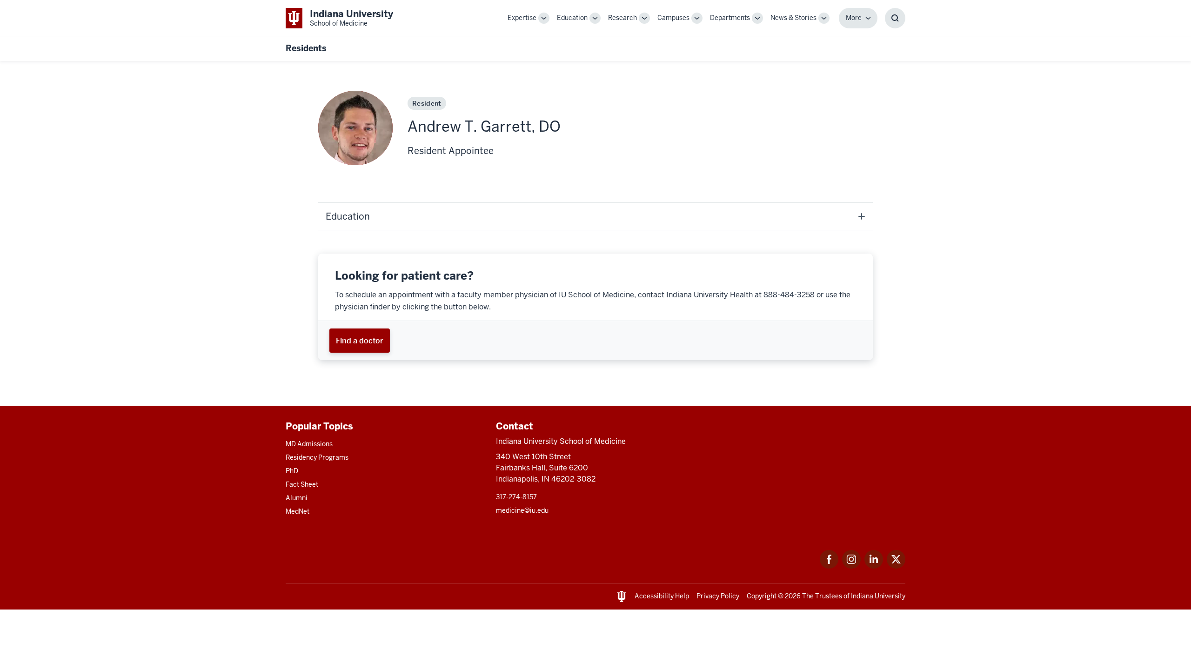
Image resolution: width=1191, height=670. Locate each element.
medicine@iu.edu (522, 510)
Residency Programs (317, 457)
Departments (730, 17)
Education (572, 17)
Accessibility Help (662, 596)
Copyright (761, 596)
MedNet (297, 511)
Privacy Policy (717, 596)
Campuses (673, 17)
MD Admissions (309, 444)
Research (622, 17)
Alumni (297, 498)
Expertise (522, 17)
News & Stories (793, 17)
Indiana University (878, 596)
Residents (306, 48)
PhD (292, 471)
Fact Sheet (302, 484)
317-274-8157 (516, 497)
